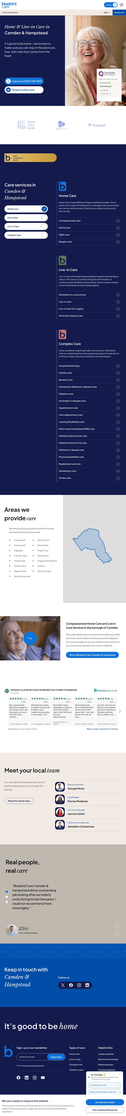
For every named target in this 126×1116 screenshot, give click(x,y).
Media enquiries (105, 1064)
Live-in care (74, 1059)
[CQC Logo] (107, 76)
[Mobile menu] (121, 4)
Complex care (75, 1064)
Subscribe (56, 1056)
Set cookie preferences (105, 1109)
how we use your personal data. (33, 1066)
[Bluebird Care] (9, 7)
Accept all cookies (105, 1102)
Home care (74, 1054)
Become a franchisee (108, 1059)
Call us (108, 5)
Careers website (106, 1054)
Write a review (93, 729)
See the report (105, 93)
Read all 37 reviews (109, 729)
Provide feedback (106, 1070)
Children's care (76, 1070)
